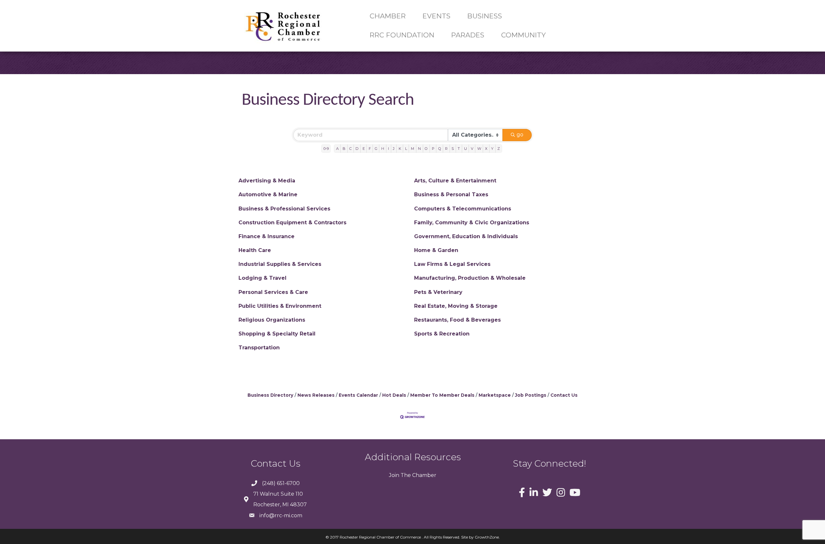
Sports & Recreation (442, 334)
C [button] (350, 148)
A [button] (337, 148)
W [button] (479, 148)
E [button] (364, 148)
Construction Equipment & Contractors (292, 222)
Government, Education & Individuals (466, 236)
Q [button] (439, 148)
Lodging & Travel (262, 278)
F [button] (370, 148)
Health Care (254, 250)
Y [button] (492, 148)
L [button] (406, 148)
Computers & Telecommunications (462, 209)
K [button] (400, 148)
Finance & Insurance (266, 236)
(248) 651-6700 (281, 483)
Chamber (423, 475)
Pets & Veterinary (438, 292)
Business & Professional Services (284, 209)
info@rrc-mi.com (280, 515)
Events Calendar (358, 395)
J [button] (393, 148)
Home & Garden (436, 250)
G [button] (376, 148)
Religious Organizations (271, 320)
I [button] (388, 148)
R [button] (446, 148)
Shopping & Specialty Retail (276, 334)
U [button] (465, 148)
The (405, 475)
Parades (467, 35)
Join (394, 475)
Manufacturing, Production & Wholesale (470, 278)
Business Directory (270, 395)
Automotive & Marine (267, 194)
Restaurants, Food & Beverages (457, 320)
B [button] (344, 148)
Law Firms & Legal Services (452, 264)
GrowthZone (487, 537)
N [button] (419, 148)
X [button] (486, 148)
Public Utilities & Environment (279, 306)
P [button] (433, 148)
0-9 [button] (326, 148)
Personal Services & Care (273, 292)
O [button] (426, 148)
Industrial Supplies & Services (279, 264)
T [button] (459, 148)
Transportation (259, 348)
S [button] (452, 148)
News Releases (316, 395)
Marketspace (495, 395)
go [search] (520, 134)
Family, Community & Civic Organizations (471, 222)
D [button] (356, 148)
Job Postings (530, 395)
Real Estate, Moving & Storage (456, 306)
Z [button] (498, 148)
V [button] (472, 148)
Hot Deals (394, 395)
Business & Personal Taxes (451, 194)
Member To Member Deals (442, 395)
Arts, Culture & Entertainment (455, 181)
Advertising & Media (266, 181)
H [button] (382, 148)
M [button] (412, 148)
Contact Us (564, 395)
